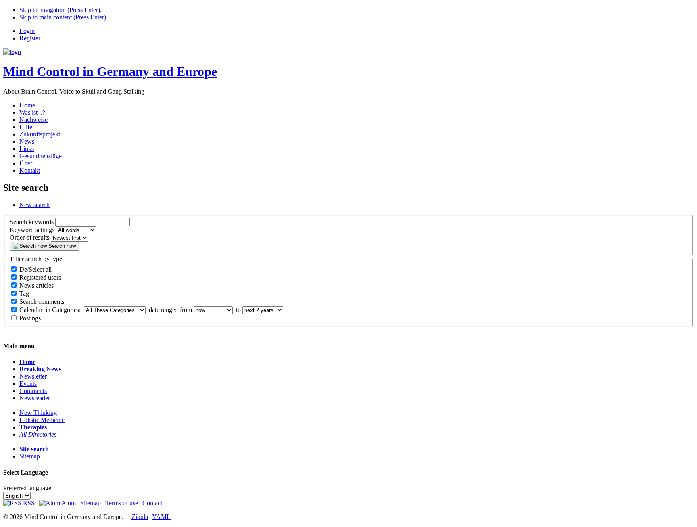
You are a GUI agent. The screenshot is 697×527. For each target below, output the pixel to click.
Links (26, 148)
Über (25, 163)
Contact (152, 503)
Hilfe (25, 126)
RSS (28, 503)
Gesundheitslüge (40, 156)
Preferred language (27, 488)
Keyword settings (32, 229)
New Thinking (38, 412)
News (26, 141)
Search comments (41, 301)
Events (28, 383)
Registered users (40, 277)
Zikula (139, 516)
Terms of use (121, 503)
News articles (36, 285)
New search (34, 204)
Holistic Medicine (42, 419)
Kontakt (29, 170)
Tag (24, 293)
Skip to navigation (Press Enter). (60, 9)
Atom (68, 503)
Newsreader (34, 398)
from (185, 309)
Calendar (30, 309)
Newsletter (33, 376)
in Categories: (63, 309)
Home (27, 105)
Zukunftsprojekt (39, 134)
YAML (161, 516)
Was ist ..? (32, 112)
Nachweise (33, 119)
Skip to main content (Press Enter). (63, 17)
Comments (33, 390)
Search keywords (32, 221)
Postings (30, 318)
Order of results (29, 237)
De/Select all (35, 269)
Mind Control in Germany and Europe (110, 71)
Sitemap (29, 456)
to (237, 309)
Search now (61, 246)
